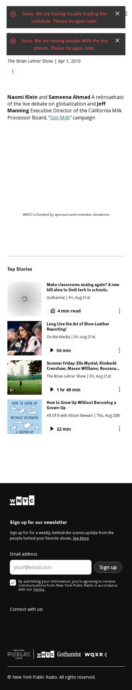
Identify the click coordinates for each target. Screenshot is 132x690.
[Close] (117, 13)
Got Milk (60, 117)
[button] (66, 299)
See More (81, 538)
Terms (39, 589)
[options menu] (12, 71)
